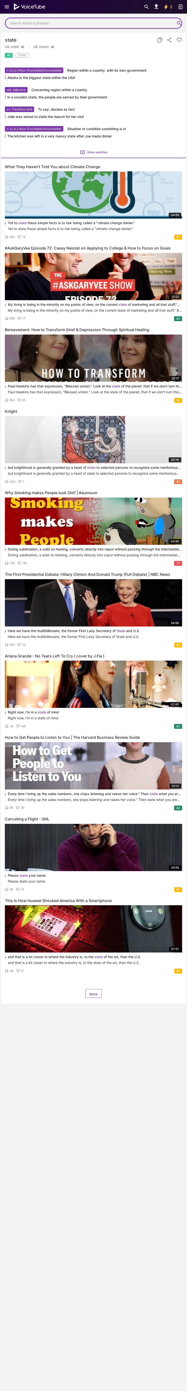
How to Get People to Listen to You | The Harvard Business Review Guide (72, 737)
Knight (11, 411)
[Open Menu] (7, 7)
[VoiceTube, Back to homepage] (30, 7)
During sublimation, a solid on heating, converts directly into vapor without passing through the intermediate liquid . (94, 549)
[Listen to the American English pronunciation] (23, 47)
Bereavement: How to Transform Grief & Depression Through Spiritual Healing (77, 329)
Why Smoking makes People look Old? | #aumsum (51, 492)
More (93, 994)
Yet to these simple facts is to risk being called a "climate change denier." (71, 223)
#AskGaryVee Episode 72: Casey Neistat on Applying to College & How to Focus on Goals (88, 248)
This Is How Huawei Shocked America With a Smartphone (58, 900)
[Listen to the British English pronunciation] (53, 47)
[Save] (179, 40)
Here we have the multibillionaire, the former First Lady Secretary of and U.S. (74, 631)
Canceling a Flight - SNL (27, 819)
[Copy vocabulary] (160, 40)
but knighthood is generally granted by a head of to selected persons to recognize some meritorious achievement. (93, 467)
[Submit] (179, 23)
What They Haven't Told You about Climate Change (52, 166)
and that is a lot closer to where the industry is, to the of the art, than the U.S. (74, 957)
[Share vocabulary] (169, 40)
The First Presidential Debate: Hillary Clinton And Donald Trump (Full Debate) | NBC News (87, 574)
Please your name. (27, 875)
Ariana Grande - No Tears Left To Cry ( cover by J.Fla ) (54, 656)
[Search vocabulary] (147, 7)
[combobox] (89, 23)
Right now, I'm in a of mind (33, 712)
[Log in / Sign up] (180, 7)
